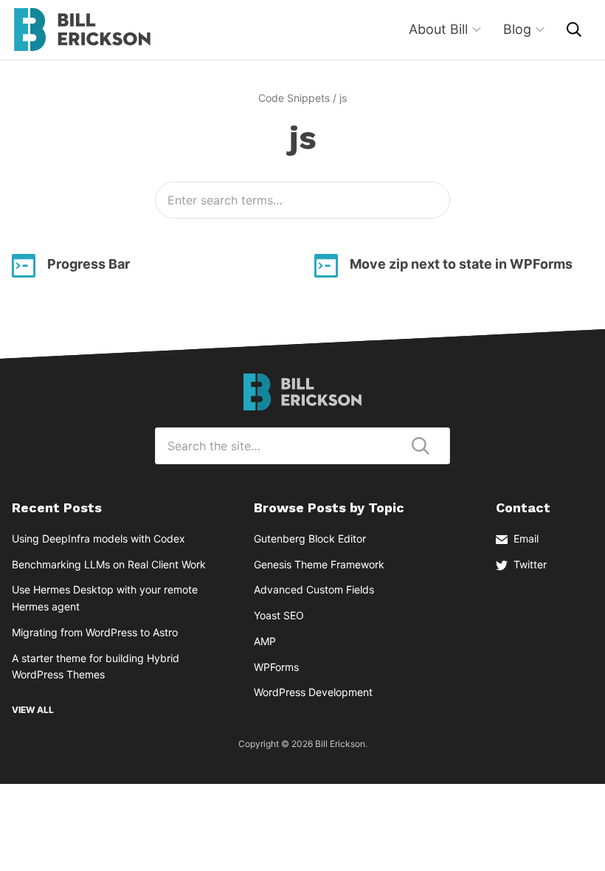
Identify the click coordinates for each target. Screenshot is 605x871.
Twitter (530, 564)
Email (526, 538)
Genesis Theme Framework (319, 564)
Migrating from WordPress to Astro (95, 632)
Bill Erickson (82, 29)
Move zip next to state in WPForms (461, 264)
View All (33, 709)
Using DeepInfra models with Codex (98, 538)
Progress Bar (88, 264)
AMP (265, 641)
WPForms (276, 667)
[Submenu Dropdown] (477, 29)
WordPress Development (313, 692)
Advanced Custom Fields (314, 589)
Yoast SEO (279, 615)
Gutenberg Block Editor (310, 538)
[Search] (574, 29)
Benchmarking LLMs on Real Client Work (109, 564)
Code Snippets (294, 98)
